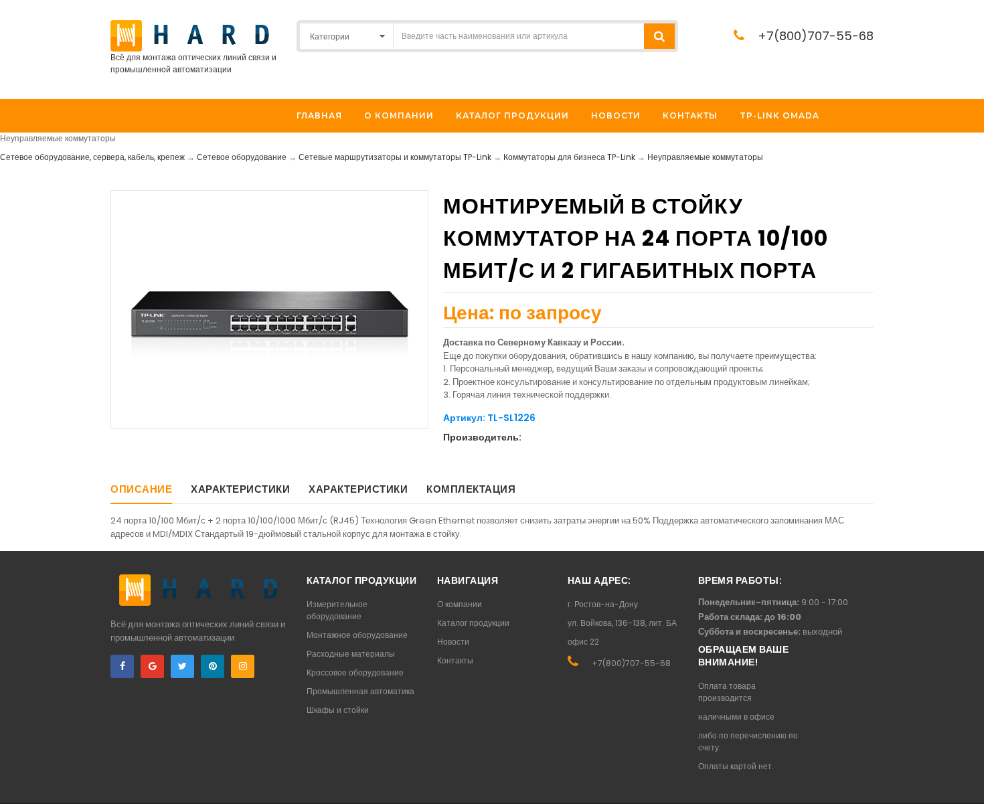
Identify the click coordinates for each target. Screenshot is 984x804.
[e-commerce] (189, 35)
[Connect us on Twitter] (182, 666)
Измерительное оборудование (337, 610)
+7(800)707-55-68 (816, 35)
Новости (453, 641)
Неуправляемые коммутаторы (705, 157)
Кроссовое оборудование (355, 672)
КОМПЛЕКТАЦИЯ (470, 489)
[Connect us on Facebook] (122, 666)
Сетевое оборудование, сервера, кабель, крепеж (92, 157)
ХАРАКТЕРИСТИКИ (240, 489)
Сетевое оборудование (241, 157)
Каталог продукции (473, 623)
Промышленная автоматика (360, 691)
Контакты (455, 660)
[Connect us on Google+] (152, 666)
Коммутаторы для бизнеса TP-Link (569, 157)
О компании (459, 604)
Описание (141, 489)
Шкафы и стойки (338, 710)
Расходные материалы (351, 653)
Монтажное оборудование (357, 635)
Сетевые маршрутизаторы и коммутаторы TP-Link (395, 157)
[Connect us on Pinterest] (212, 666)
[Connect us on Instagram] (242, 666)
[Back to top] (970, 780)
